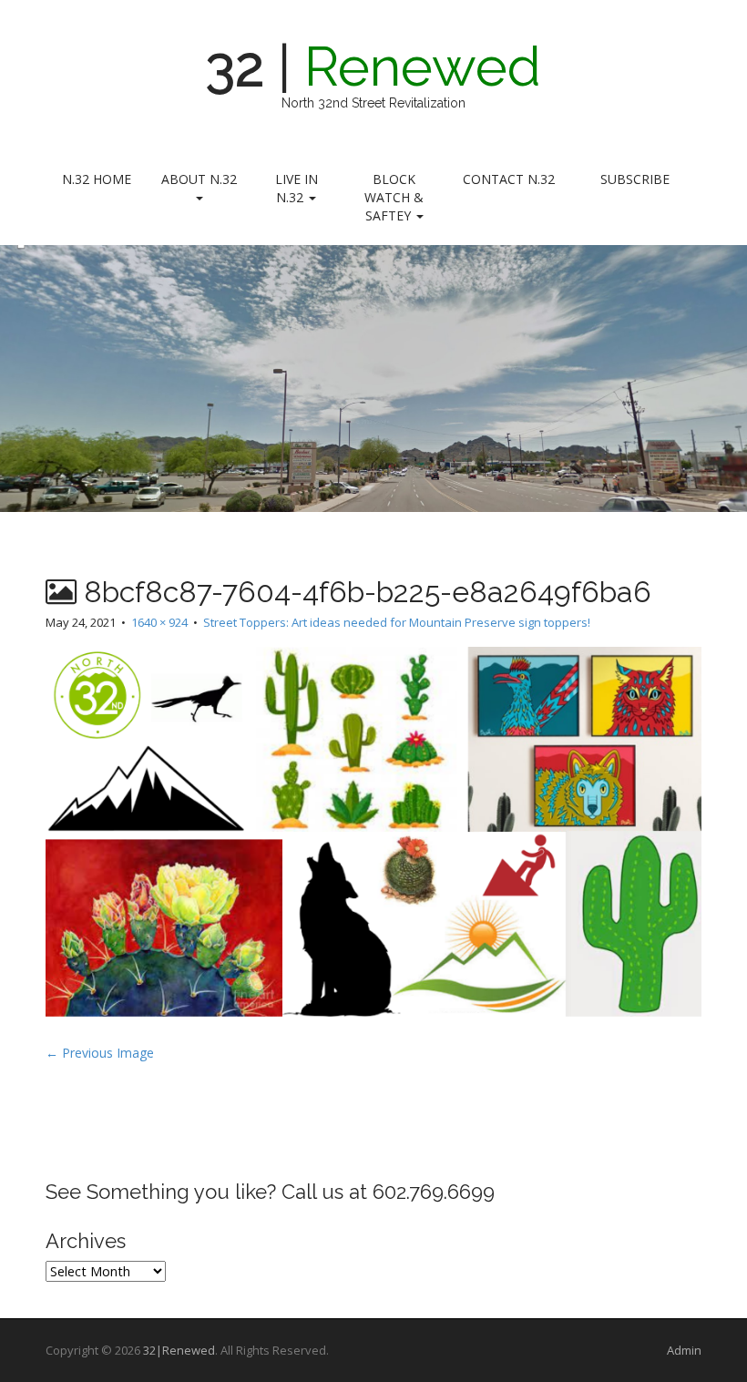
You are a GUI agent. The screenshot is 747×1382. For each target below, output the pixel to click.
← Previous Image (100, 1052)
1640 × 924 (159, 622)
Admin (684, 1350)
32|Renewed (179, 1350)
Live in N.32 (296, 188)
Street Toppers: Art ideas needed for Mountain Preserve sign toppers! (396, 622)
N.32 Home (96, 179)
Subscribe (635, 179)
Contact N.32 (509, 179)
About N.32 (199, 179)
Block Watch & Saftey (394, 197)
